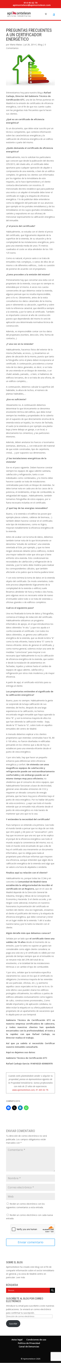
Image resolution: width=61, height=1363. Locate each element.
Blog (40, 44)
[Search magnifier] (52, 1290)
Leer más (20, 1277)
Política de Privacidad (29, 1343)
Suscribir (13, 1323)
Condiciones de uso (36, 1339)
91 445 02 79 (42, 1089)
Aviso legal (17, 1339)
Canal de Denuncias (29, 1346)
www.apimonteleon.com (23, 1089)
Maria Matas (16, 44)
